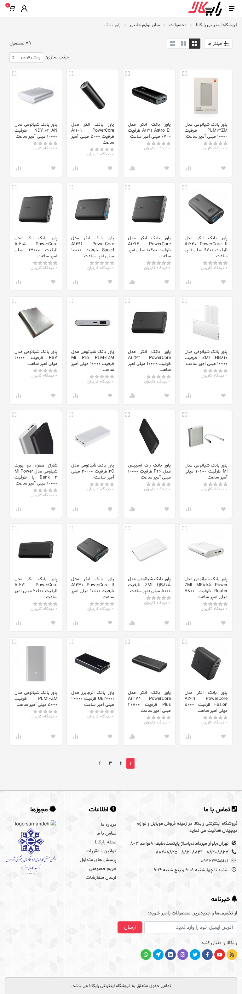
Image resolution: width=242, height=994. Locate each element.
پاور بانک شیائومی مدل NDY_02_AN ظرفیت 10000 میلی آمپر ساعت (35, 131)
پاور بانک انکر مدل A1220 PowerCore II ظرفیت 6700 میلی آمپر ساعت (206, 247)
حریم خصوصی (102, 869)
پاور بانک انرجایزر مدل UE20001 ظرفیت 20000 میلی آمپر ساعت (92, 699)
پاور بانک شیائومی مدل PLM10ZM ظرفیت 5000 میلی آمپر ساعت (35, 699)
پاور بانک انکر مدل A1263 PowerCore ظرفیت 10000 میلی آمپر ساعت (149, 361)
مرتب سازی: (57, 57)
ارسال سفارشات (101, 877)
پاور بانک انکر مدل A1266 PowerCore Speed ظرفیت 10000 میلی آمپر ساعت (92, 247)
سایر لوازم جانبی (145, 25)
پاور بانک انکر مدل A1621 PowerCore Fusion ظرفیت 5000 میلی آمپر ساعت (206, 702)
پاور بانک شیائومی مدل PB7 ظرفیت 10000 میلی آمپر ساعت (35, 358)
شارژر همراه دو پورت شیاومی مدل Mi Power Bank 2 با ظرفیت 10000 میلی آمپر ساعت (35, 474)
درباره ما (108, 824)
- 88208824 (193, 852)
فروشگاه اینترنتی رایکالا (216, 25)
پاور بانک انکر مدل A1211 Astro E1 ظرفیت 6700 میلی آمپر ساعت (149, 131)
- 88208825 (168, 852)
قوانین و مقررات (101, 851)
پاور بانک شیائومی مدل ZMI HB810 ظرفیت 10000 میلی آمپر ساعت (206, 358)
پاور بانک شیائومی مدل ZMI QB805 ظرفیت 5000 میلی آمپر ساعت (149, 585)
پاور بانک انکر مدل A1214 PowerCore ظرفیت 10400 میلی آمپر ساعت (149, 247)
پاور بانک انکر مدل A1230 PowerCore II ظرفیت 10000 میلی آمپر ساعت (92, 588)
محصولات (178, 25)
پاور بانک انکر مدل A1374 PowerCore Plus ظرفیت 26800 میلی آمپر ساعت (149, 702)
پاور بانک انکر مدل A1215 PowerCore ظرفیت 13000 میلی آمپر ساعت (35, 247)
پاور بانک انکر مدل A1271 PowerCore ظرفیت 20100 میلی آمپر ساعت (35, 588)
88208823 (217, 852)
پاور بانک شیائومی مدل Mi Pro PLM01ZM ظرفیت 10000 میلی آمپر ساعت (92, 361)
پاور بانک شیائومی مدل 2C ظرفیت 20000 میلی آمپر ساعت (92, 471)
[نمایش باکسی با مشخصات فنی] (183, 44)
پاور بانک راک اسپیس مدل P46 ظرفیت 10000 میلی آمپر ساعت (149, 471)
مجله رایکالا (105, 842)
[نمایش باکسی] (194, 44)
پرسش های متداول (98, 860)
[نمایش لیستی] (172, 44)
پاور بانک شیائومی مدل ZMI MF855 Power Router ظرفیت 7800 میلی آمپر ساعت (206, 588)
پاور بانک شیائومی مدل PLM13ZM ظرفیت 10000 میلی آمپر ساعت (206, 131)
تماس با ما (106, 833)
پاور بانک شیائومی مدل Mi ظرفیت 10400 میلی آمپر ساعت (206, 471)
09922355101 (214, 861)
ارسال (130, 927)
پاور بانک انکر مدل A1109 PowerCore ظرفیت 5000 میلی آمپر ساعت (92, 134)
